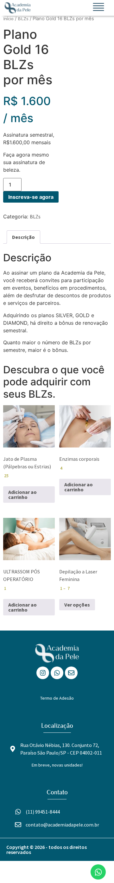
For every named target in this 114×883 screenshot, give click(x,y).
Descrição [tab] (23, 237)
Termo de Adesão (57, 698)
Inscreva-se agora (31, 197)
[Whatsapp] (57, 673)
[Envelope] (71, 673)
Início (8, 18)
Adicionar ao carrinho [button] (22, 494)
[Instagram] (42, 673)
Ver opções (77, 605)
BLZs (23, 18)
